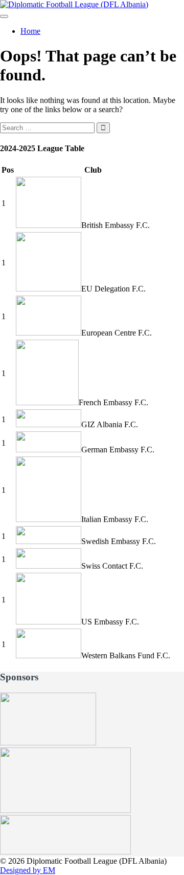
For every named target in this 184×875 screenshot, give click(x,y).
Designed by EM (27, 870)
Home (30, 31)
